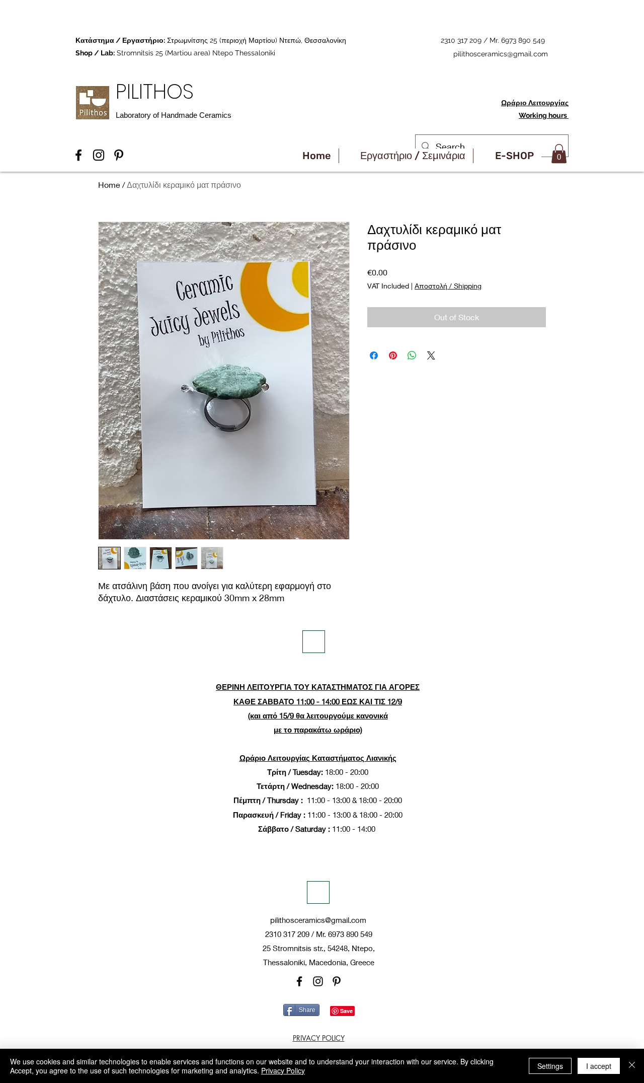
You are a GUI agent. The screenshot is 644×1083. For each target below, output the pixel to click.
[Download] (313, 641)
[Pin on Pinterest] (393, 355)
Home (109, 184)
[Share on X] (431, 355)
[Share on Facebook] (374, 355)
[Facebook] (299, 981)
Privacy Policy (283, 1070)
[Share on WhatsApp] (412, 355)
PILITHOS (157, 91)
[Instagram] (318, 981)
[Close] (632, 1066)
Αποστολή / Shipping (448, 285)
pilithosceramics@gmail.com (500, 54)
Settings (550, 1066)
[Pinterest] (336, 981)
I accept (598, 1066)
